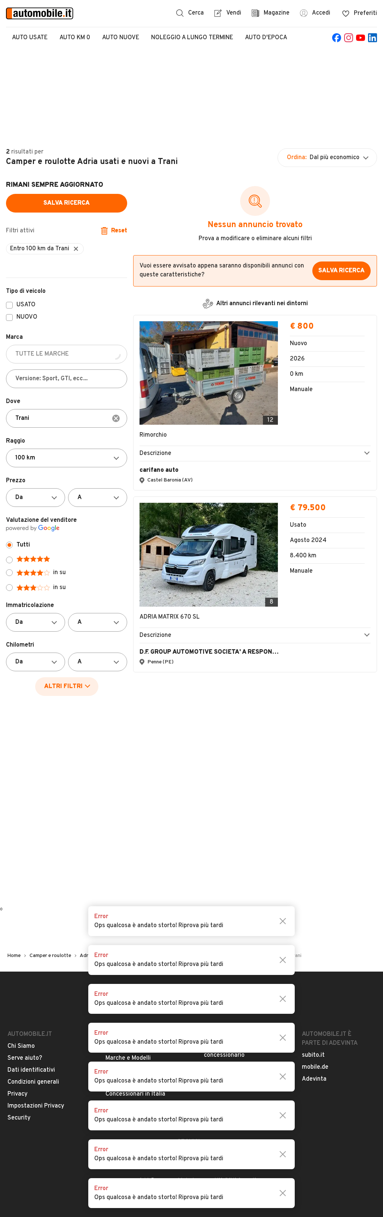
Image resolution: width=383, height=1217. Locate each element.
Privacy (17, 1094)
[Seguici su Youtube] (360, 37)
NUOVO (26, 317)
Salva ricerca (66, 203)
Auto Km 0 (74, 37)
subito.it (313, 1055)
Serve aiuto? (24, 1058)
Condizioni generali (33, 1082)
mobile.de (315, 1067)
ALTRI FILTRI (63, 686)
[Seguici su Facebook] (336, 37)
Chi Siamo (21, 1046)
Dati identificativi (31, 1070)
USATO (26, 305)
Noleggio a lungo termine (192, 37)
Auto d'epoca (266, 37)
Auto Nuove (120, 37)
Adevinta (314, 1079)
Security (19, 1118)
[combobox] (66, 418)
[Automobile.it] (39, 13)
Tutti (23, 545)
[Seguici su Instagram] (348, 37)
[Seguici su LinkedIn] (372, 37)
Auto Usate (30, 37)
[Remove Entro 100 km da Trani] (76, 249)
